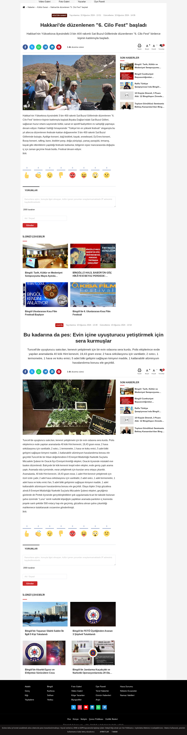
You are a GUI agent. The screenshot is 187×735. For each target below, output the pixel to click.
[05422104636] (98, 707)
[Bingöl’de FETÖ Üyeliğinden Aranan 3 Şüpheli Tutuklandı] (93, 614)
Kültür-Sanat (42, 7)
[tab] (31, 190)
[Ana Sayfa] (24, 7)
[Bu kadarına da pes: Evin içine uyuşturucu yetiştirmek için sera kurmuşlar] (69, 407)
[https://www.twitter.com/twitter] (73, 707)
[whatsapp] (38, 47)
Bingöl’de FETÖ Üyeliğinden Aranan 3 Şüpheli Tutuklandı (93, 632)
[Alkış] (38, 170)
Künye (76, 719)
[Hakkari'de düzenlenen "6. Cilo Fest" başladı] (69, 82)
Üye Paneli (99, 1)
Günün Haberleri (103, 695)
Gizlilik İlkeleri (111, 719)
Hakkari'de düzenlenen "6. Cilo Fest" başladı (69, 7)
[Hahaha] (84, 170)
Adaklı (28, 686)
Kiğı (26, 695)
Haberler (31, 7)
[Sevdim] (49, 170)
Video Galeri (44, 1)
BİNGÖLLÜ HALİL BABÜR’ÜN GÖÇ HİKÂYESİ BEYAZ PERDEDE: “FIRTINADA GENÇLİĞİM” (92, 274)
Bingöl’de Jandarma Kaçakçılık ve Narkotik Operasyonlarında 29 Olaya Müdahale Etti (92, 671)
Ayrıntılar (104, 732)
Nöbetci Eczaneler (128, 691)
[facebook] (25, 47)
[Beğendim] (27, 170)
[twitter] (32, 47)
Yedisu (50, 700)
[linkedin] (52, 47)
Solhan (50, 695)
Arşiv (98, 700)
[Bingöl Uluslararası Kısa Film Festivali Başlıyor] (45, 294)
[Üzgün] (106, 170)
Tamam (114, 732)
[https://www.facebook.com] (86, 707)
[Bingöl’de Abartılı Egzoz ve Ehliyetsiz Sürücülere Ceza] (45, 653)
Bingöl (50, 686)
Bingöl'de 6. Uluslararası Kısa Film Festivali (91, 313)
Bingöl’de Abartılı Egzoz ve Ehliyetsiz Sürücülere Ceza (40, 671)
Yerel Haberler (102, 691)
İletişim (84, 719)
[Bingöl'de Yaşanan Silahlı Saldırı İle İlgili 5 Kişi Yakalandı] (45, 614)
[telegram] (45, 47)
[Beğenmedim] (61, 170)
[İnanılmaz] (95, 170)
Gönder (30, 225)
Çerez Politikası (96, 719)
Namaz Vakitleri (127, 695)
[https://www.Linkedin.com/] (92, 707)
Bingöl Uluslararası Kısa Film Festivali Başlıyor (41, 313)
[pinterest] (59, 47)
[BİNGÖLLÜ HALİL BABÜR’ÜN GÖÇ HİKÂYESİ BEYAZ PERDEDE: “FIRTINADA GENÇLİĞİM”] (93, 256)
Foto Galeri (63, 1)
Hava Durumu (126, 686)
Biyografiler (76, 700)
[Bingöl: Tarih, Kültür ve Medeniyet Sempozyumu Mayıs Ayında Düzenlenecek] (45, 256)
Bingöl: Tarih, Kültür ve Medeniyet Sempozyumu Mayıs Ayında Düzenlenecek (43, 274)
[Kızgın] (72, 170)
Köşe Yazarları (78, 695)
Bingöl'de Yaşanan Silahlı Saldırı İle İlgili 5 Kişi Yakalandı (44, 632)
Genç (27, 691)
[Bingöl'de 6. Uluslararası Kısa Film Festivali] (93, 294)
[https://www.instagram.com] (80, 707)
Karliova (50, 691)
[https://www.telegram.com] (104, 707)
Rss (69, 719)
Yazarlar (81, 1)
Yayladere (29, 700)
